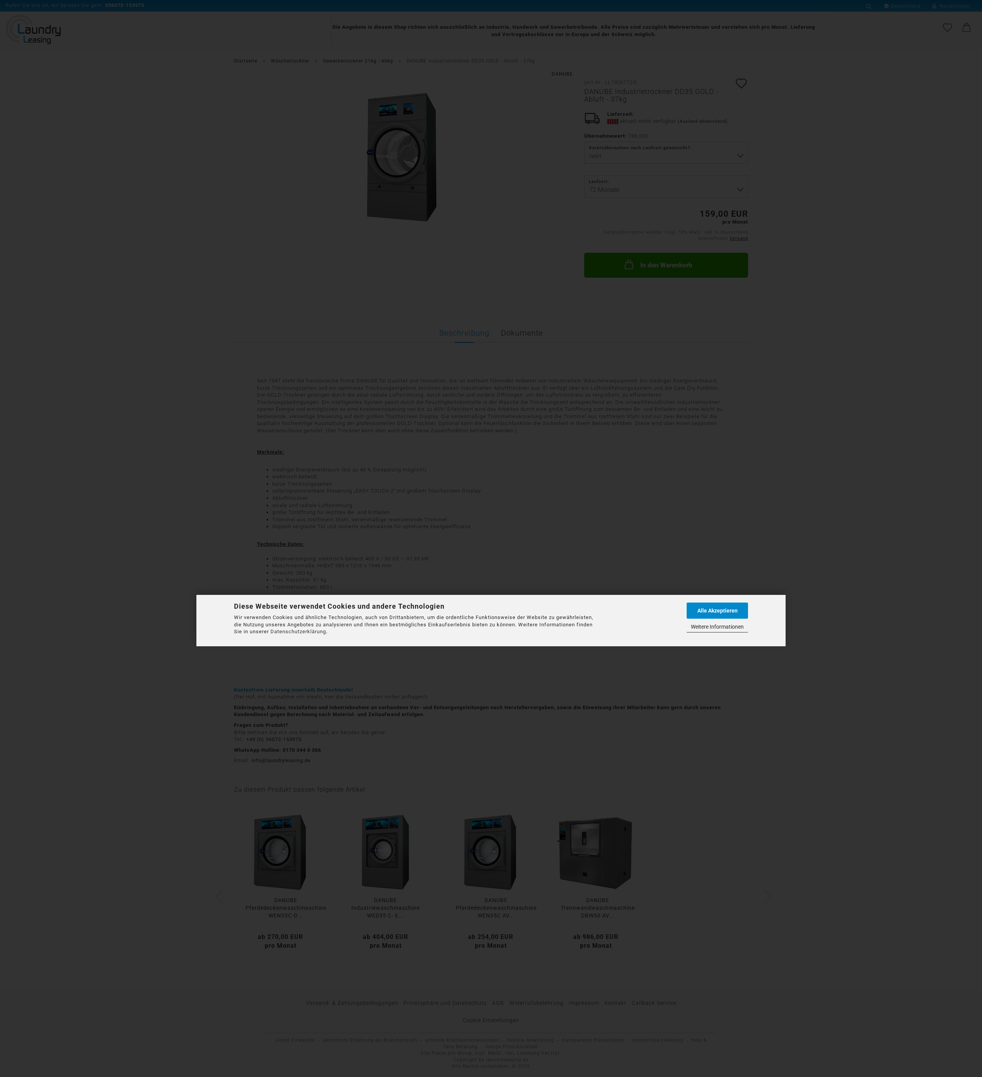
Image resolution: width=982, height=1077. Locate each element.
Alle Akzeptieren (717, 611)
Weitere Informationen (717, 627)
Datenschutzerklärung (298, 631)
